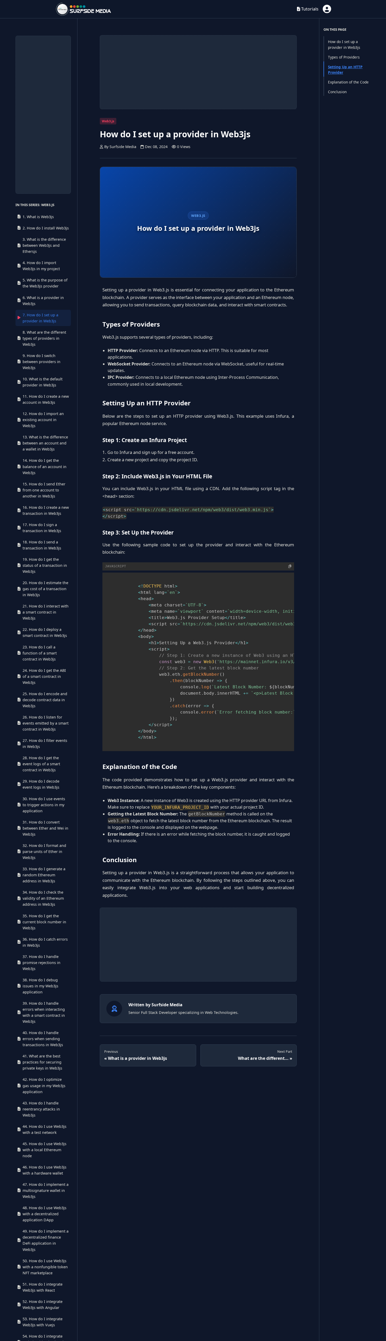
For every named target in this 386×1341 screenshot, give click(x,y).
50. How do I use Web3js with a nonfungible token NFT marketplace (45, 1266)
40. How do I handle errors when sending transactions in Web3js (43, 1038)
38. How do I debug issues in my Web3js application (40, 985)
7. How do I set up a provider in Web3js (40, 317)
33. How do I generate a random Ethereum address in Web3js (44, 874)
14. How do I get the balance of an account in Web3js (44, 466)
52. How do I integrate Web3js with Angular (42, 1304)
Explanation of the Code (348, 82)
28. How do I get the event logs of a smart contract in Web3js (41, 764)
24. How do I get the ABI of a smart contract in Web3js (44, 676)
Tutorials (309, 9)
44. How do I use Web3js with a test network (44, 1129)
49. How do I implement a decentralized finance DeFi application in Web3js (46, 1240)
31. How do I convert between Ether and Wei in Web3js (45, 828)
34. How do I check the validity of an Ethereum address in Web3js (43, 898)
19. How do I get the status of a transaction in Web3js (45, 565)
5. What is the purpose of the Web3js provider (45, 283)
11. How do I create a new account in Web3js (46, 399)
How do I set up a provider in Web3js (344, 44)
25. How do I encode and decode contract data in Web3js (45, 699)
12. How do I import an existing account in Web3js (43, 419)
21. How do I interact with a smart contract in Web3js (46, 612)
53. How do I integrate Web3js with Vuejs (42, 1321)
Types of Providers (344, 57)
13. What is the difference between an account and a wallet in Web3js (45, 443)
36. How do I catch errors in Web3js (45, 942)
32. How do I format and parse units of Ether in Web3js (44, 851)
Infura (125, 452)
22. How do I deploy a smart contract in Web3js (45, 632)
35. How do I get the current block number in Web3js (44, 921)
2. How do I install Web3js (46, 228)
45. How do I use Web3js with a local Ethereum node (44, 1149)
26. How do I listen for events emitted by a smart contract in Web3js (46, 723)
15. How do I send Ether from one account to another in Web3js (44, 490)
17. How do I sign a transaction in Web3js (42, 527)
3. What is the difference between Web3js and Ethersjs (44, 245)
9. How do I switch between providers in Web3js (41, 361)
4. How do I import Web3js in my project (41, 265)
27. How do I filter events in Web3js (45, 743)
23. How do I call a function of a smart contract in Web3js (40, 653)
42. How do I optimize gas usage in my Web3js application (44, 1085)
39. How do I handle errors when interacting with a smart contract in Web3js (44, 1012)
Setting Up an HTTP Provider (345, 69)
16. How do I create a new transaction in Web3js (46, 510)
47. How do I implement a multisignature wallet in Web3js (46, 1190)
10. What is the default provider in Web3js (42, 381)
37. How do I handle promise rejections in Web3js (41, 962)
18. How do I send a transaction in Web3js (42, 545)
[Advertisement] (43, 114)
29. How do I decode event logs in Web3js (41, 784)
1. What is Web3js (38, 216)
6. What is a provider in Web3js (43, 300)
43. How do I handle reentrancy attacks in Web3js (41, 1109)
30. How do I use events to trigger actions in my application (44, 804)
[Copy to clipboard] (289, 566)
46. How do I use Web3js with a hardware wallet (44, 1170)
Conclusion (337, 91)
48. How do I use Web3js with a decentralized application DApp (44, 1213)
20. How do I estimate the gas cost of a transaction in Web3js (45, 589)
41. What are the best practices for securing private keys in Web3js (42, 1062)
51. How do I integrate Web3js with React (42, 1287)
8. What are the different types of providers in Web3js (44, 338)
